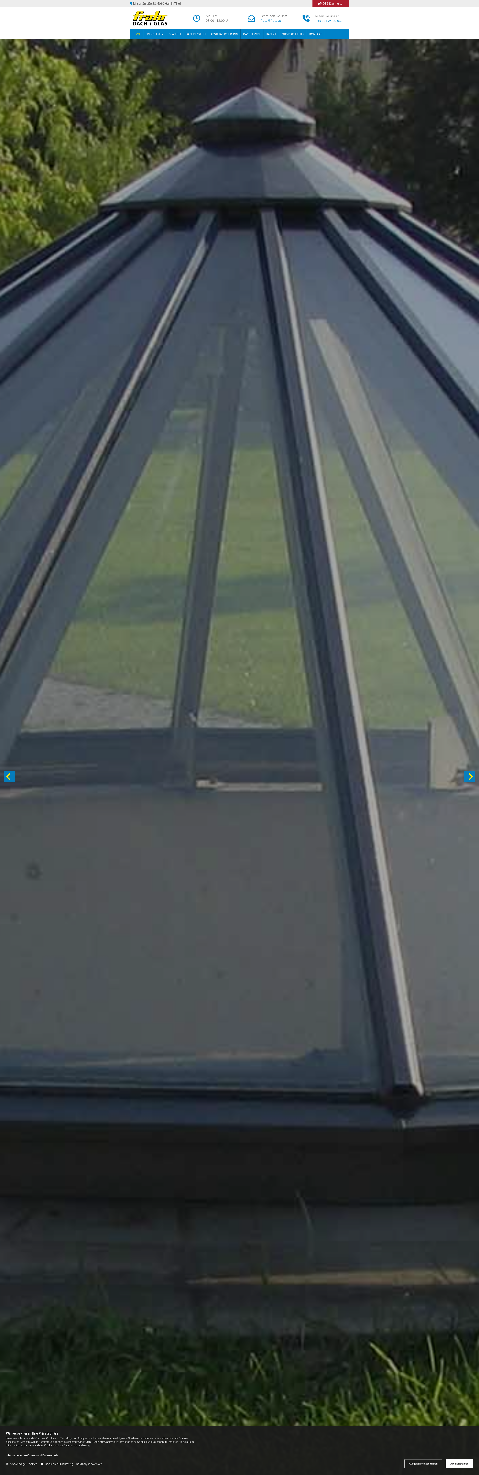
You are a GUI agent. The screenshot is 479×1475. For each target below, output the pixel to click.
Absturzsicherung (224, 34)
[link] (154, 34)
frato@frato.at (270, 20)
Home (136, 34)
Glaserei (175, 34)
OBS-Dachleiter (333, 3)
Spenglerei (153, 34)
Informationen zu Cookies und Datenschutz (32, 1455)
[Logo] (157, 18)
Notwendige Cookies (23, 1464)
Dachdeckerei (196, 34)
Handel (271, 34)
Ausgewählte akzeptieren (423, 1463)
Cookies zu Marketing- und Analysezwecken (73, 1464)
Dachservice (252, 34)
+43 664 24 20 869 (329, 21)
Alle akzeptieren (459, 1463)
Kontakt (315, 34)
